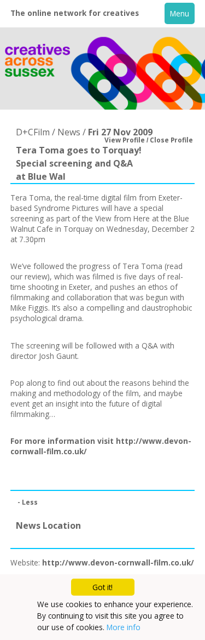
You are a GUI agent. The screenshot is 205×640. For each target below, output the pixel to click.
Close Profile (171, 140)
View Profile (124, 140)
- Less (27, 502)
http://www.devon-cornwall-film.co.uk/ (118, 562)
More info (123, 627)
